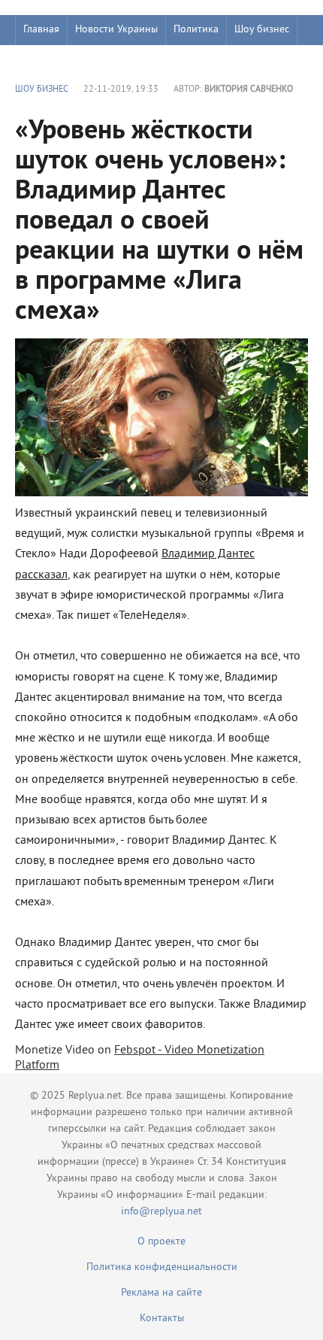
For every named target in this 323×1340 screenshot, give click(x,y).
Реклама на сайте (161, 1293)
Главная (41, 29)
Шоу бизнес (261, 29)
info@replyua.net (161, 1211)
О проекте (161, 1241)
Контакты (162, 1318)
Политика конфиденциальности (161, 1267)
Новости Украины (116, 29)
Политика (196, 29)
